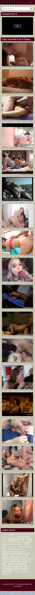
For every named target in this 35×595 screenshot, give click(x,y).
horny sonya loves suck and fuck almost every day (16, 443)
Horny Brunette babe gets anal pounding (13, 147)
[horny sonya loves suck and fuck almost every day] (17, 431)
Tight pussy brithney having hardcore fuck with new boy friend (19, 470)
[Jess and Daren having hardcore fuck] (17, 162)
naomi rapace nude (19, 556)
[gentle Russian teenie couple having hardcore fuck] (17, 216)
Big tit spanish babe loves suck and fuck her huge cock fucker (18, 524)
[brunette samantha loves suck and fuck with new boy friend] (17, 350)
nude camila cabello (11, 541)
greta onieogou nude (12, 547)
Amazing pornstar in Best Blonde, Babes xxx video (15, 592)
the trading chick (15, 549)
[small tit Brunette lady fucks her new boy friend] (17, 81)
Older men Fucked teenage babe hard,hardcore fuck (16, 121)
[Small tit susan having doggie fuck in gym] (17, 243)
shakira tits (4, 534)
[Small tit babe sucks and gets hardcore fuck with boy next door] (17, 54)
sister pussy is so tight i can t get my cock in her (17, 561)
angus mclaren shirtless (15, 572)
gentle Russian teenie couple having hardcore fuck (16, 228)
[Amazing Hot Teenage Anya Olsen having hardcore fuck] (17, 377)
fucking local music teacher (15, 570)
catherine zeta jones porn (14, 551)
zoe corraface (17, 563)
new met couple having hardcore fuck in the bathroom (17, 497)
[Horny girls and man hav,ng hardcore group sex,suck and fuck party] (17, 404)
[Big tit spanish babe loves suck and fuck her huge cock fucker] (17, 512)
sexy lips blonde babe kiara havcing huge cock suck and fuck (18, 282)
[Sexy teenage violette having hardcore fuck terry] (17, 189)
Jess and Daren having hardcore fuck (12, 174)
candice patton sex (15, 566)
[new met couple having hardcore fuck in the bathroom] (17, 485)
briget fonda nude (19, 539)
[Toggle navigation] (30, 2)
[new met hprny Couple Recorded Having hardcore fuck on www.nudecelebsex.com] (17, 296)
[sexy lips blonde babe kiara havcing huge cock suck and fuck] (17, 269)
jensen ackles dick (17, 534)
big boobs (27, 541)
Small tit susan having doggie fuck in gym (13, 255)
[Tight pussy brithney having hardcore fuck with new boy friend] (17, 458)
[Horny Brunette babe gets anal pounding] (17, 135)
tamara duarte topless (12, 544)
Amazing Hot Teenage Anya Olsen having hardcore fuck (17, 390)
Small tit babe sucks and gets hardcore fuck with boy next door (19, 67)
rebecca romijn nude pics (16, 555)
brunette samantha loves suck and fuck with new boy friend (18, 363)
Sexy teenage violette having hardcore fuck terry (15, 201)
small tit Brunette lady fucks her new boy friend (15, 94)
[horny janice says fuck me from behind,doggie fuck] (17, 323)
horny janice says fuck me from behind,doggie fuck (16, 336)
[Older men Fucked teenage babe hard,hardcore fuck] (17, 108)
